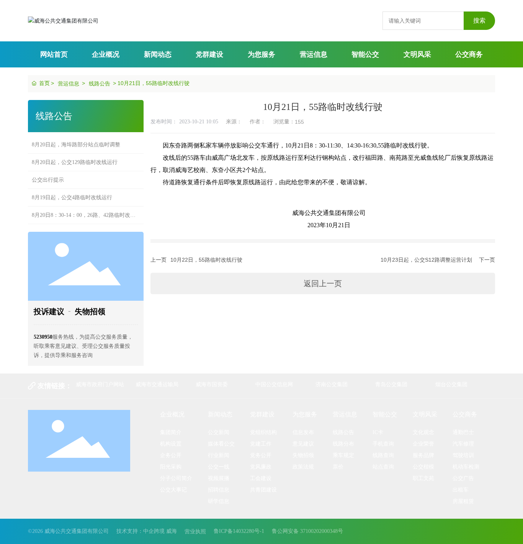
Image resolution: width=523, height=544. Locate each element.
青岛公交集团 (391, 384)
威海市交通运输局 (157, 384)
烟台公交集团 (451, 384)
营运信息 (68, 83)
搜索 (479, 20)
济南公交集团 (331, 384)
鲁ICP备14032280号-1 (239, 531)
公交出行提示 (48, 174)
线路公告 (99, 83)
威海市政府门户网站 (100, 384)
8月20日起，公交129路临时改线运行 (75, 156)
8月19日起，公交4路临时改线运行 (72, 192)
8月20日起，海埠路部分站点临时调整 (76, 139)
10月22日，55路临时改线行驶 (206, 260)
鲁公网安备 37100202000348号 (307, 531)
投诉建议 (49, 311)
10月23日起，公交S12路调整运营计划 (426, 260)
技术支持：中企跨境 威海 (146, 531)
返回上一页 (323, 283)
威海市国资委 (212, 384)
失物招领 (90, 311)
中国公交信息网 (274, 384)
